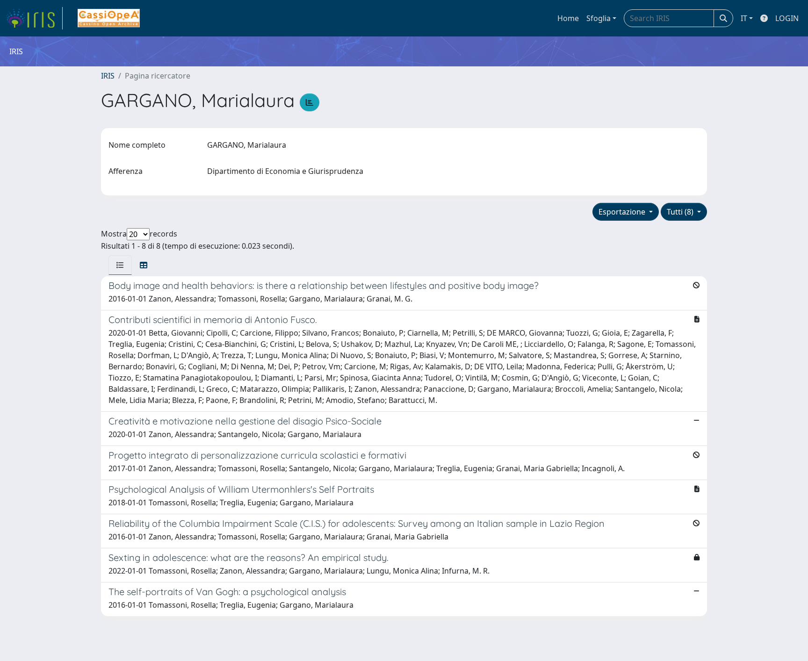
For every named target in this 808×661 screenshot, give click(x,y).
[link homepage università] (108, 18)
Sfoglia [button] (598, 18)
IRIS (108, 76)
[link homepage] (34, 18)
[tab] (120, 265)
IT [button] (744, 18)
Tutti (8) (681, 212)
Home (568, 18)
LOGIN (787, 18)
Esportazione (623, 212)
